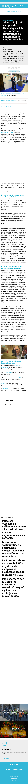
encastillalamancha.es (7, 132)
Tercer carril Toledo (22, 1)
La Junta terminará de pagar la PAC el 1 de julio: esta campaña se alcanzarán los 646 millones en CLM (13, 567)
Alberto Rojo (6, 106)
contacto (14, 780)
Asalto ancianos (10, 1)
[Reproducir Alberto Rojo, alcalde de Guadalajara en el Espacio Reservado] (14, 351)
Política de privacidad (14, 774)
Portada (8, 11)
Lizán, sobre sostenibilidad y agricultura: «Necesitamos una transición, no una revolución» (13, 549)
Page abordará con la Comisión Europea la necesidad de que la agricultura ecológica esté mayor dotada (14, 587)
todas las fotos (8, 372)
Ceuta (16, 1)
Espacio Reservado (16, 11)
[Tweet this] (16, 68)
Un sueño (3, 383)
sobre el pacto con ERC (14, 378)
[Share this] (12, 68)
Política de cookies (14, 776)
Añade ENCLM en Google (14, 71)
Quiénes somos (14, 778)
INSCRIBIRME (6, 758)
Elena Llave (13, 100)
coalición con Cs (7, 388)
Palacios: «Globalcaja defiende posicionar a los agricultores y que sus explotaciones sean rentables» (14, 529)
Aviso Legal (14, 772)
